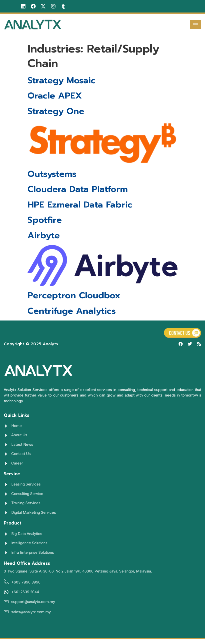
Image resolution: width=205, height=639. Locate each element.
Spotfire (45, 219)
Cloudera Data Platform (78, 189)
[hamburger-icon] (195, 24)
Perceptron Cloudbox (74, 295)
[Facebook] (33, 6)
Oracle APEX (55, 95)
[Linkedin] (23, 6)
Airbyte (44, 235)
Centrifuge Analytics (72, 311)
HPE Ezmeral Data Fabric (80, 204)
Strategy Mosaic (62, 80)
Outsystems (52, 173)
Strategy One (56, 111)
